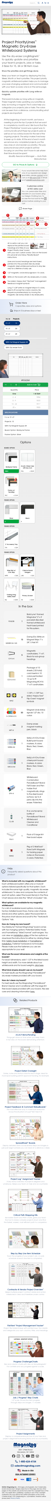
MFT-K (11, 730)
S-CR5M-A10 (11, 716)
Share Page (27, 209)
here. (32, 991)
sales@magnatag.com (35, 180)
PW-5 (11, 839)
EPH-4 (11, 793)
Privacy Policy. (15, 1498)
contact (40, 175)
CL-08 (11, 821)
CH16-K (11, 659)
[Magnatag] (25, 1445)
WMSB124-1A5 (11, 643)
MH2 (11, 701)
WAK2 (11, 856)
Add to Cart (32, 385)
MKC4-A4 (11, 767)
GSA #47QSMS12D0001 (25, 1474)
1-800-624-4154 (27, 1461)
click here (39, 965)
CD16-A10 (11, 680)
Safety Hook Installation (16, 941)
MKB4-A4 (11, 747)
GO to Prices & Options (23, 165)
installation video (21, 935)
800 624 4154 (35, 178)
